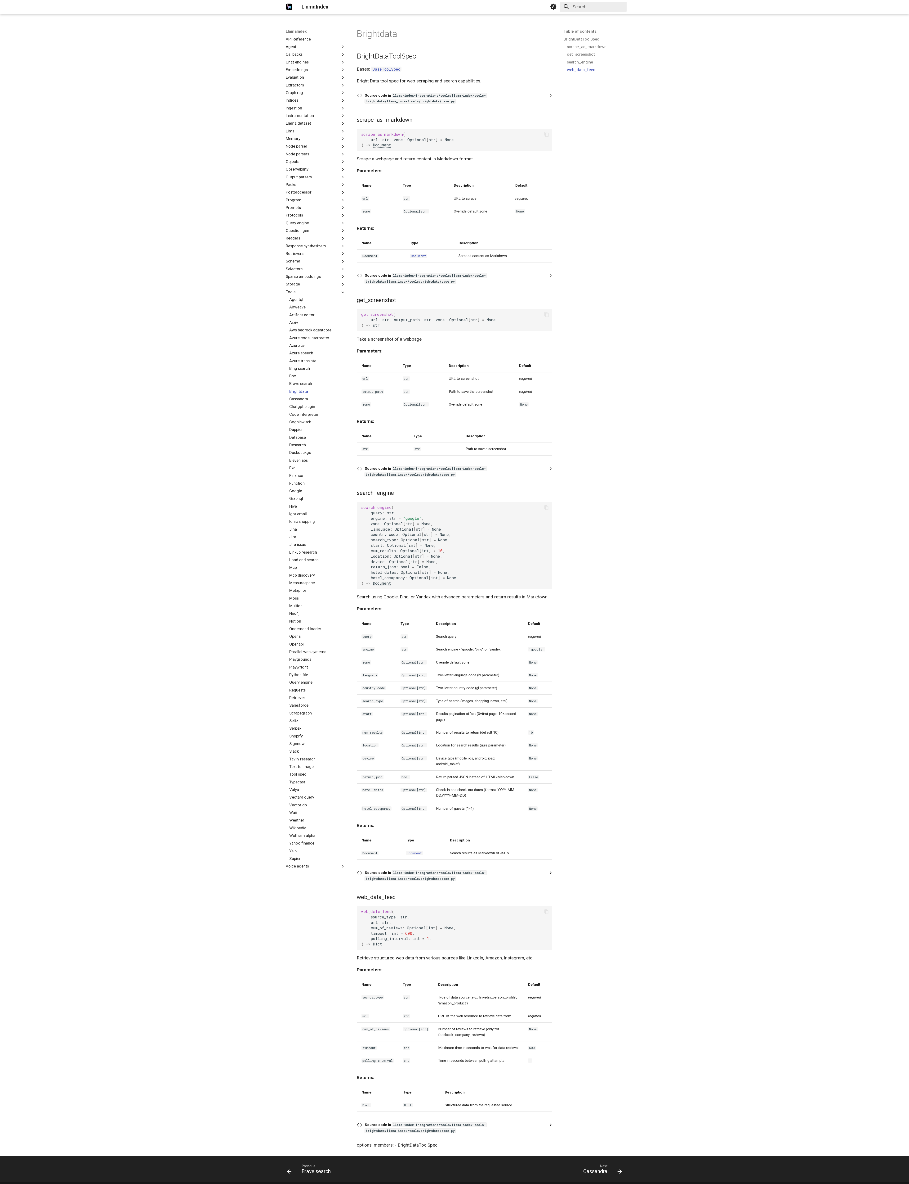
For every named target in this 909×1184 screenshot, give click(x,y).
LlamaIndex (296, 31)
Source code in (425, 98)
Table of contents (580, 31)
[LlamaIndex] (289, 7)
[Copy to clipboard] (546, 134)
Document (382, 144)
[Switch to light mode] (553, 7)
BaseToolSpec (386, 69)
